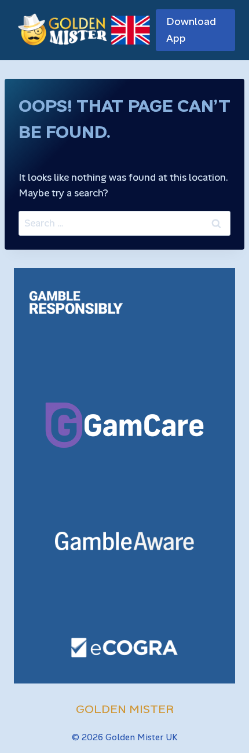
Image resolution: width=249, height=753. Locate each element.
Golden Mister (125, 709)
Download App (191, 29)
